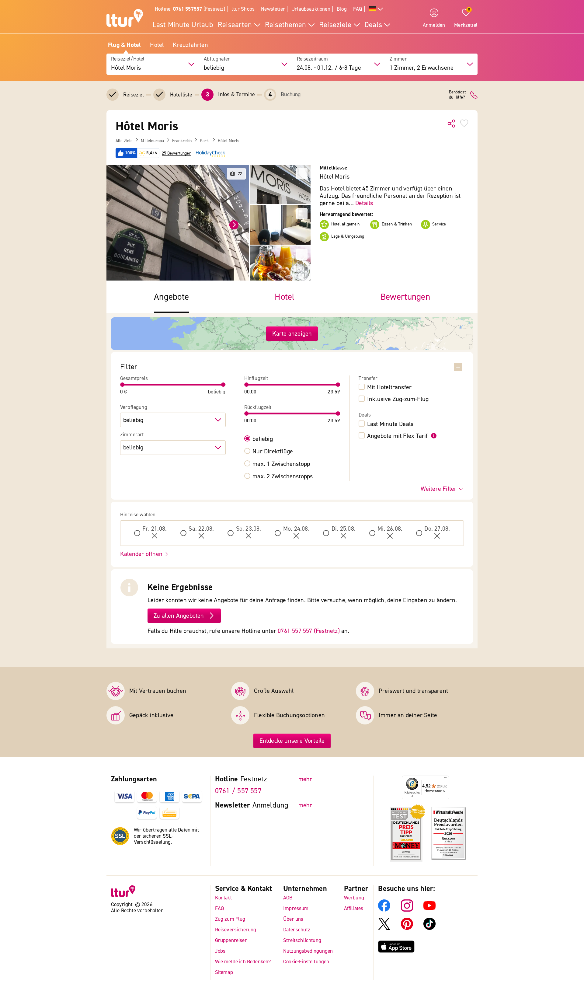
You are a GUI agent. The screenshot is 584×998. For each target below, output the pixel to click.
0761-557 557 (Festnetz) (309, 631)
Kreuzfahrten (190, 45)
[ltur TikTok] (429, 928)
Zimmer (398, 59)
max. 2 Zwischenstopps (282, 476)
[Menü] (445, 779)
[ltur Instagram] (407, 909)
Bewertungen (405, 297)
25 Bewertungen (176, 153)
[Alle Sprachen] (376, 9)
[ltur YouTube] (429, 909)
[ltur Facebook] (384, 909)
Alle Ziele (124, 140)
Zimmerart (132, 435)
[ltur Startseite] (124, 19)
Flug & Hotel (124, 45)
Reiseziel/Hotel (128, 59)
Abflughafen (217, 59)
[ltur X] (384, 928)
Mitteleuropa (152, 140)
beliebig (262, 439)
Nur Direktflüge (272, 451)
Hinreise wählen (138, 515)
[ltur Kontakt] (474, 95)
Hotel (157, 45)
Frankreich (182, 140)
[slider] (122, 384)
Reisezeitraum (312, 59)
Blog (342, 9)
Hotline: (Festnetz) (190, 9)
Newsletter (273, 9)
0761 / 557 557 (238, 791)
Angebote (171, 297)
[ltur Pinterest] (407, 928)
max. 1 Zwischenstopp (281, 464)
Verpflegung (133, 407)
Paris (205, 140)
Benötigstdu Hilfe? (457, 95)
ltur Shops (243, 9)
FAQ (357, 9)
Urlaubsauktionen (310, 9)
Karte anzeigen (292, 333)
